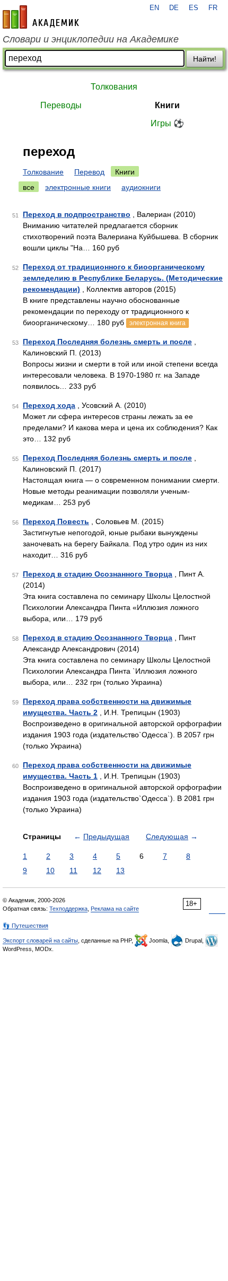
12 (97, 870)
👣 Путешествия (25, 925)
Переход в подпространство (76, 214)
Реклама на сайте (115, 908)
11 (73, 870)
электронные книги (78, 187)
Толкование (43, 172)
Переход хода (49, 405)
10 (50, 870)
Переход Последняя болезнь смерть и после (107, 341)
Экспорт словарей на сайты (40, 940)
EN (154, 8)
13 (120, 870)
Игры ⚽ (167, 123)
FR (212, 8)
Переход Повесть (56, 521)
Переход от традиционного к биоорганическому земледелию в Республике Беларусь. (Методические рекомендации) (123, 278)
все (28, 187)
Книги (167, 105)
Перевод (89, 172)
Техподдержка (68, 908)
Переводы (61, 105)
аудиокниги (141, 187)
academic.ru (41, 17)
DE (174, 8)
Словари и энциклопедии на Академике (91, 39)
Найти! (204, 59)
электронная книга (157, 323)
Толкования (114, 86)
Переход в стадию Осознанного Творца (97, 574)
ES (193, 8)
